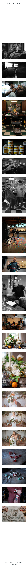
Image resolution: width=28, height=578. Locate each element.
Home (6, 562)
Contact (14, 564)
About (12, 562)
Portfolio (20, 562)
